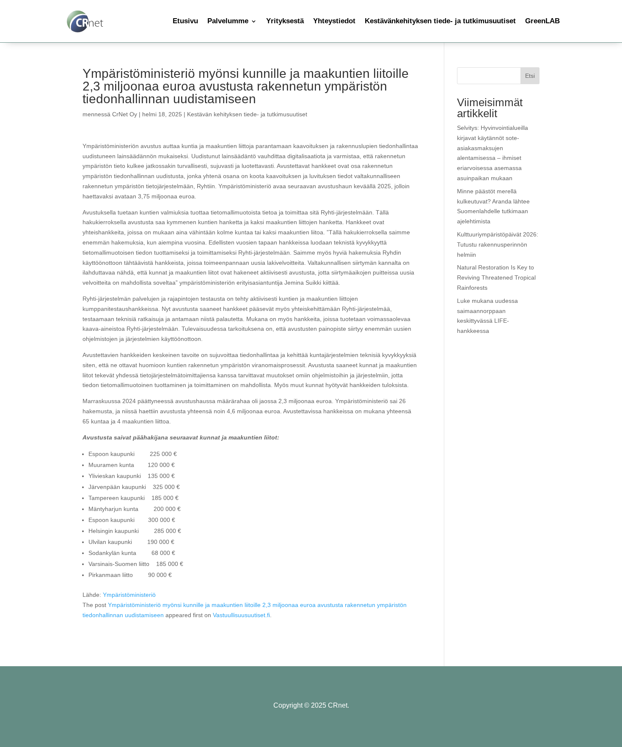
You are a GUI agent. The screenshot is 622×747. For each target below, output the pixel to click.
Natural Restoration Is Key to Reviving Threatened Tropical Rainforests (496, 277)
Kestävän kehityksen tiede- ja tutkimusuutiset (247, 114)
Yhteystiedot (334, 21)
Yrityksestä (285, 21)
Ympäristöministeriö (128, 594)
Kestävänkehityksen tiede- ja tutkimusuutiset (440, 21)
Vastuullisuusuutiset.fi (241, 615)
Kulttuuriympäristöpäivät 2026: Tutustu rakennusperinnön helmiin (497, 244)
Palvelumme (227, 21)
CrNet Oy (124, 114)
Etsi (530, 75)
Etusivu (185, 21)
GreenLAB (542, 21)
